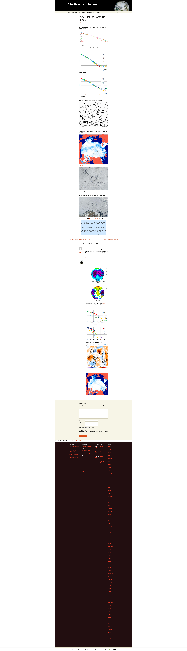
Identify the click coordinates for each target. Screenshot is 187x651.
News (85, 22)
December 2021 (110, 526)
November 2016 (110, 599)
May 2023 (109, 502)
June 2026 (109, 449)
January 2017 (110, 596)
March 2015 (109, 626)
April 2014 (109, 637)
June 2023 (109, 500)
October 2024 (110, 479)
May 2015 (109, 623)
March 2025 (109, 472)
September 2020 (110, 546)
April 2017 (109, 591)
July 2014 (109, 634)
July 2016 (109, 605)
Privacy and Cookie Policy (90, 12)
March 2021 (109, 540)
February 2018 (110, 579)
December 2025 (110, 458)
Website (80, 425)
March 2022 (109, 522)
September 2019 (110, 561)
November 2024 (110, 478)
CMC (97, 22)
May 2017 (109, 590)
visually (81, 165)
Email (80, 422)
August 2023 (109, 497)
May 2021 (109, 537)
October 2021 (110, 529)
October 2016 (110, 600)
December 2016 (110, 597)
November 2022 (110, 511)
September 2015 (110, 617)
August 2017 (109, 585)
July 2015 (109, 620)
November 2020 (110, 543)
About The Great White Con (72, 12)
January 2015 (110, 629)
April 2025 (109, 470)
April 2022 (109, 520)
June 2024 (109, 485)
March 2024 (109, 490)
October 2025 (110, 461)
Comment (81, 408)
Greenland (102, 22)
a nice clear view (103, 194)
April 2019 (109, 567)
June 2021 (109, 535)
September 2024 (110, 481)
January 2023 (110, 508)
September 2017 (110, 584)
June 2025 (109, 467)
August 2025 (109, 464)
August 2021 (109, 532)
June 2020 (109, 550)
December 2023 (110, 494)
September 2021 (110, 531)
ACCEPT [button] (114, 649)
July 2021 (109, 534)
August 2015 (109, 618)
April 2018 (109, 576)
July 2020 (109, 549)
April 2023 (109, 503)
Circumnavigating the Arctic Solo (74, 446)
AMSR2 (89, 22)
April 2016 (109, 609)
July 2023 (109, 499)
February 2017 (110, 594)
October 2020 (110, 544)
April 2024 (109, 488)
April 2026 (109, 452)
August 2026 (109, 446)
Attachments (81, 427)
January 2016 (110, 614)
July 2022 (109, 517)
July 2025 (109, 466)
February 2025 (110, 473)
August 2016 (109, 603)
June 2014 (109, 635)
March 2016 (109, 611)
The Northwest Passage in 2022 (86, 450)
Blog (79, 12)
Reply (86, 257)
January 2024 (110, 493)
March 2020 (109, 555)
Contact (83, 12)
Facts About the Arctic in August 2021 (111, 239)
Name (80, 420)
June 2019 (109, 564)
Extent (99, 22)
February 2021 (110, 541)
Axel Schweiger (94, 22)
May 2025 (109, 469)
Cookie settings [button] (109, 649)
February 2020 (110, 556)
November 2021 (110, 528)
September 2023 (110, 496)
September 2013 (110, 643)
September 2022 (110, 514)
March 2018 (109, 578)
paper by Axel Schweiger (93, 218)
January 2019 (110, 570)
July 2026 (109, 447)
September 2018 (110, 573)
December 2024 (110, 476)
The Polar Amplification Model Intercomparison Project (79, 239)
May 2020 (109, 552)
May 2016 (109, 608)
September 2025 (110, 463)
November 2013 (110, 640)
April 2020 (109, 553)
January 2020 (110, 558)
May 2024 (109, 487)
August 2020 (109, 547)
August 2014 (109, 632)
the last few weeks (97, 262)
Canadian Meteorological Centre (91, 98)
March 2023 (109, 505)
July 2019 (109, 562)
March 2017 (109, 593)
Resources (98, 12)
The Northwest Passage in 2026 (73, 454)
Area (91, 22)
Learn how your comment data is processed (75, 440)
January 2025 (110, 475)
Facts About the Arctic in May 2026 (74, 460)
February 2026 (110, 455)
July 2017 (109, 587)
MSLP (104, 22)
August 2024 (109, 482)
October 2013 (110, 641)
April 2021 (109, 538)
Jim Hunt (83, 23)
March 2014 (109, 638)
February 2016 (110, 612)
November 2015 (110, 615)
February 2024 (110, 491)
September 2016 (110, 602)
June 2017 (109, 588)
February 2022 (110, 523)
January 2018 (110, 581)
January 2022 (110, 525)
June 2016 (109, 606)
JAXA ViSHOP (82, 25)
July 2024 (109, 484)
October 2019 (110, 559)
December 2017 (110, 582)
